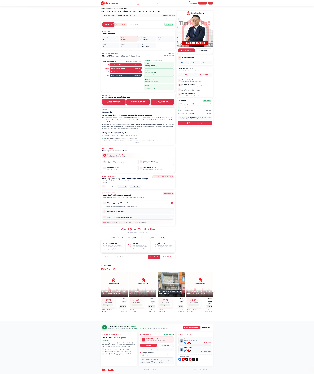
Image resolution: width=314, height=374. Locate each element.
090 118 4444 (207, 342)
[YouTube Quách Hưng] (188, 351)
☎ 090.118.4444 (168, 193)
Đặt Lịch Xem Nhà (154, 256)
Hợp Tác (158, 3)
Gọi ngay (149, 345)
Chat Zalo (166, 345)
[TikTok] (186, 359)
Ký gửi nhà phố (206, 327)
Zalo (184, 62)
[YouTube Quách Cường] (188, 343)
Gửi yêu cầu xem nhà (157, 349)
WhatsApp (207, 62)
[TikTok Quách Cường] (190, 343)
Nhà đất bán (138, 3)
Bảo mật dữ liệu (198, 369)
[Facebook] (179, 359)
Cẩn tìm (203, 3)
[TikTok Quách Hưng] (190, 351)
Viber (195, 62)
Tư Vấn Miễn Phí (167, 257)
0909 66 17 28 (207, 351)
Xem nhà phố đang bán (192, 327)
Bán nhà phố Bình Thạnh (120, 8)
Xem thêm (137, 142)
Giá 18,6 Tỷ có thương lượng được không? (118, 217)
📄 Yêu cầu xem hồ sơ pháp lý (195, 123)
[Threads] (193, 359)
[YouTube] (183, 359)
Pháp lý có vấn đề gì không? (114, 211)
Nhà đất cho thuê (149, 3)
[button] (213, 291)
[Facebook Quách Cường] (185, 343)
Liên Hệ (165, 3)
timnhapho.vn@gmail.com (150, 361)
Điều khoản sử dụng (208, 369)
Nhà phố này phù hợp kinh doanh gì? (116, 203)
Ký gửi (210, 3)
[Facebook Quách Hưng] (185, 351)
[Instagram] (190, 359)
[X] (197, 359)
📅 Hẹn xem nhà (203, 50)
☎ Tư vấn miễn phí (186, 50)
